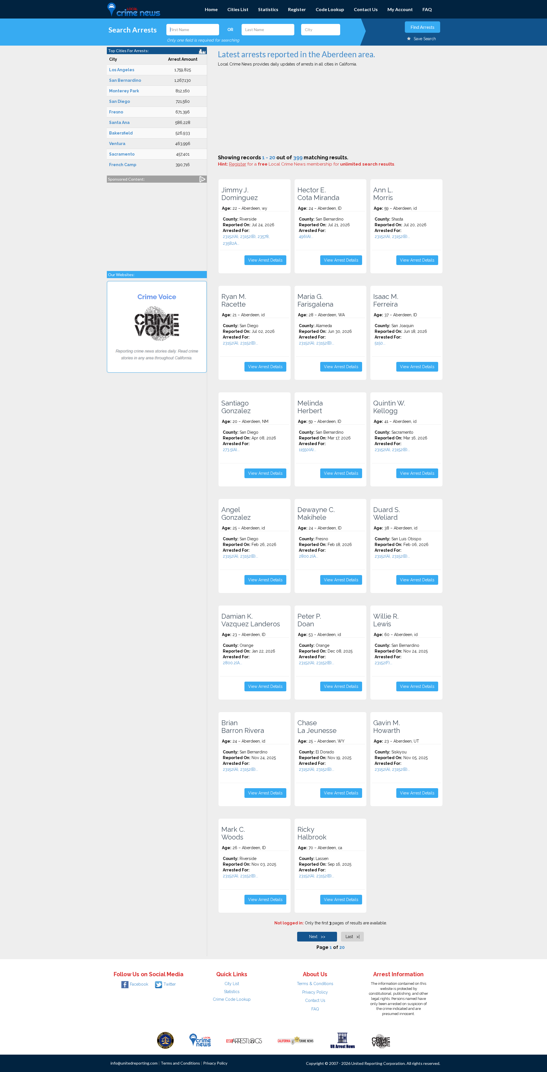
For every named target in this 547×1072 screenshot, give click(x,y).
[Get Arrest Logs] (244, 1040)
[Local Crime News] (200, 1040)
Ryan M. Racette (233, 300)
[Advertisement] (157, 224)
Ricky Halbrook (311, 833)
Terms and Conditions (180, 1063)
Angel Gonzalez (236, 513)
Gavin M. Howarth (386, 726)
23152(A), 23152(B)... (392, 236)
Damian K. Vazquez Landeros (250, 620)
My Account (400, 9)
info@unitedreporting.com (134, 1063)
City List (231, 983)
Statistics (268, 9)
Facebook (139, 984)
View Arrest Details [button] (265, 260)
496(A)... (306, 236)
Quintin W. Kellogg (389, 407)
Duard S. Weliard (386, 513)
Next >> (317, 936)
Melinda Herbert (310, 407)
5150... (380, 343)
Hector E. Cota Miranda (318, 193)
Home (211, 9)
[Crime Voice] (381, 1040)
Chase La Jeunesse (316, 726)
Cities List (237, 9)
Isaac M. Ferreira (385, 300)
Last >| (353, 936)
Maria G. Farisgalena (315, 300)
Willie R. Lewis (386, 620)
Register (297, 9)
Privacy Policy (315, 992)
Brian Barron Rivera (242, 726)
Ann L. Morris (383, 193)
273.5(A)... (231, 449)
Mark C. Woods (233, 833)
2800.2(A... (308, 556)
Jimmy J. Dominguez (239, 193)
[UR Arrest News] (342, 1040)
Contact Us (366, 9)
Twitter (170, 984)
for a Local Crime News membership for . (312, 164)
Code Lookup (330, 9)
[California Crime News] (295, 1040)
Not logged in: (289, 923)
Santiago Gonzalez (236, 407)
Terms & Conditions (315, 983)
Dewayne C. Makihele (316, 513)
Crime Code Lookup (232, 999)
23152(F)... (383, 663)
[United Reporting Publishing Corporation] (165, 1040)
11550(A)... (307, 449)
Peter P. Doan (309, 620)
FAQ (427, 9)
